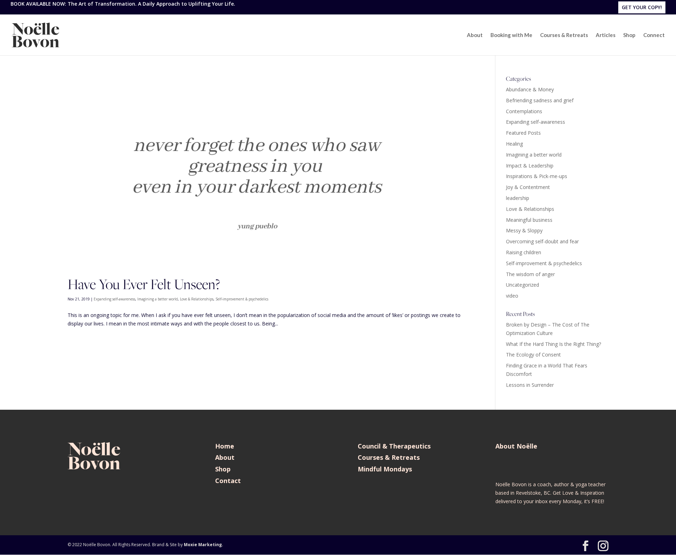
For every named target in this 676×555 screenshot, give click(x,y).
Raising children (523, 252)
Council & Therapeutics (394, 446)
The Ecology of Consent (533, 354)
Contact (228, 480)
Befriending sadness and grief (540, 100)
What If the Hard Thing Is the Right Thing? (553, 344)
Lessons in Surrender (530, 385)
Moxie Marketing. (203, 545)
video (512, 295)
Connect (654, 35)
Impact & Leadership (529, 165)
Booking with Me (511, 35)
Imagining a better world (157, 299)
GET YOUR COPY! (642, 7)
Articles (605, 35)
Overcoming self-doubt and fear (542, 241)
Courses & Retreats (564, 35)
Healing (514, 143)
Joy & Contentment (528, 187)
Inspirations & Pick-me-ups (536, 176)
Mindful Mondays (385, 469)
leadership (517, 198)
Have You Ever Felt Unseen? (144, 283)
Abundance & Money (530, 89)
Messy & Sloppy (524, 230)
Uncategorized (522, 284)
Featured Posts (523, 132)
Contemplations (524, 111)
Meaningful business (529, 219)
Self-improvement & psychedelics (241, 299)
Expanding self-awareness (114, 299)
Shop (629, 35)
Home (224, 446)
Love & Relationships (196, 299)
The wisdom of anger (530, 274)
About (475, 35)
